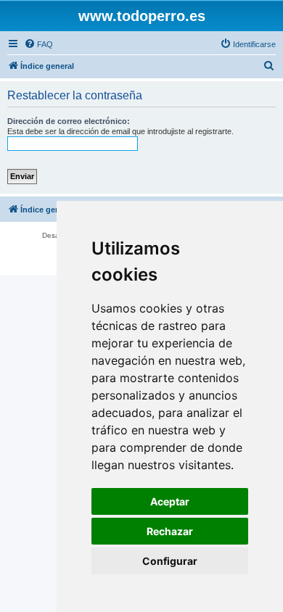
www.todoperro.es (141, 16)
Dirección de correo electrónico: (68, 121)
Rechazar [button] (170, 531)
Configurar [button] (169, 561)
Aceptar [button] (169, 501)
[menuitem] (38, 44)
